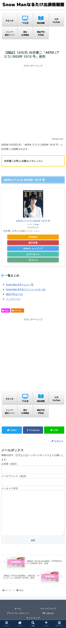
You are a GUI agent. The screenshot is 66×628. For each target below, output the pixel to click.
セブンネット (33, 254)
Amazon (33, 236)
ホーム (17, 608)
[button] (59, 407)
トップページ (13, 298)
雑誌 (7, 310)
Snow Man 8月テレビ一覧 (19, 284)
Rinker (37, 224)
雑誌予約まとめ (14, 294)
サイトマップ (33, 617)
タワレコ (33, 259)
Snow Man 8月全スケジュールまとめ (25, 289)
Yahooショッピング (33, 248)
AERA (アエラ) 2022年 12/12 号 (33, 221)
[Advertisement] (33, 100)
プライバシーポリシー (18, 613)
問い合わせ (48, 613)
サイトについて (48, 608)
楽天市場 (33, 242)
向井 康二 (19, 310)
